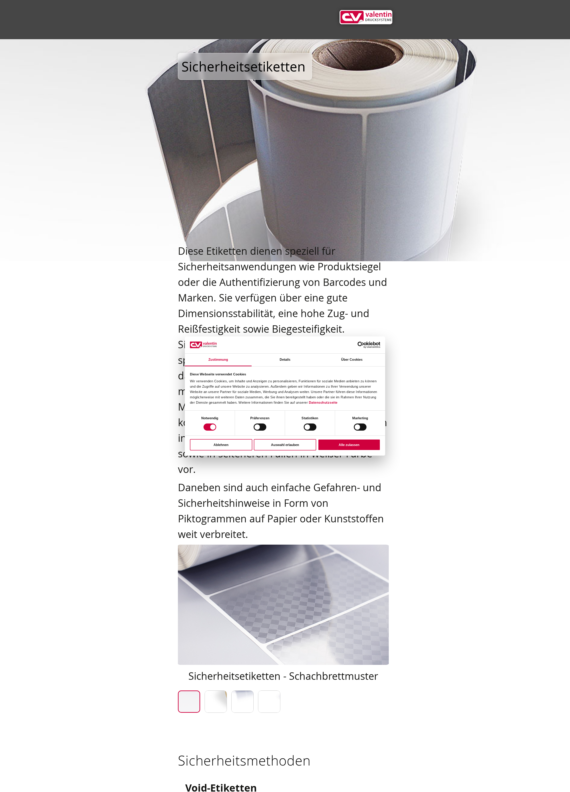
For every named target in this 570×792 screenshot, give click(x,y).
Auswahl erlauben (285, 445)
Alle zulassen (349, 445)
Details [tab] (285, 359)
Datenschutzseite (323, 402)
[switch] (260, 427)
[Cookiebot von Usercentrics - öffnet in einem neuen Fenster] (360, 345)
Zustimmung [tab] (218, 359)
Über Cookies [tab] (351, 359)
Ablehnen (221, 445)
